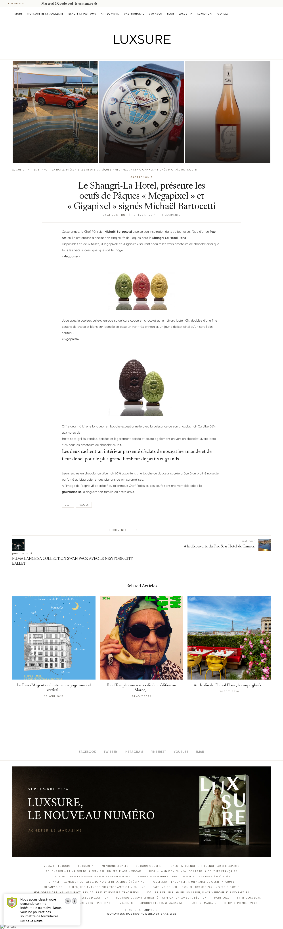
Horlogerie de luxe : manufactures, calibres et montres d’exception (86, 892)
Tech (170, 13)
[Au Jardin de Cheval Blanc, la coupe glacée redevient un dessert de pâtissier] (229, 638)
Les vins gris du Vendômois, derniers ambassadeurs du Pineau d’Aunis (225, 143)
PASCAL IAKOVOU (35, 155)
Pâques (84, 504)
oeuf (68, 504)
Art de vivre (110, 13)
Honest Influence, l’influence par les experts (204, 866)
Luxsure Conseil (148, 866)
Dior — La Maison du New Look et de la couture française (193, 871)
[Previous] (31, 3)
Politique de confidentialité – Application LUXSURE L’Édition (161, 897)
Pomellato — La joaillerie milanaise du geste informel (193, 882)
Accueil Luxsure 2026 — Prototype (85, 903)
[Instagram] (138, 53)
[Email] (157, 53)
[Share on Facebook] (145, 530)
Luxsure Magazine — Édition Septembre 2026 (224, 903)
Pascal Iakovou (121, 155)
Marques (126, 903)
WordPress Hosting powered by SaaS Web (141, 914)
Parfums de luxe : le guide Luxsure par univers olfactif (196, 887)
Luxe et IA (186, 13)
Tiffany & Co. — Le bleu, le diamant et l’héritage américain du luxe (94, 887)
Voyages (155, 13)
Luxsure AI (204, 13)
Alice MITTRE (116, 215)
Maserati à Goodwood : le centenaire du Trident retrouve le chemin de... (53, 143)
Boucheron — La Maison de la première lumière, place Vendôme (94, 871)
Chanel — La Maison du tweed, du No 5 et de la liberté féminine (96, 882)
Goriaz (222, 13)
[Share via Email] (175, 530)
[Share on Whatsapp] (162, 530)
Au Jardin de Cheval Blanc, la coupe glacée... (229, 685)
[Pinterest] (144, 53)
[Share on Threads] (166, 530)
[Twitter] (132, 53)
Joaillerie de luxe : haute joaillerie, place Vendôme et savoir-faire (198, 892)
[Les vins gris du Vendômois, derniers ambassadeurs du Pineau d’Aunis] (227, 112)
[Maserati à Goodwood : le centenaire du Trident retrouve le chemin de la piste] (55, 112)
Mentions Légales (115, 866)
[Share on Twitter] (149, 530)
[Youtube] (151, 53)
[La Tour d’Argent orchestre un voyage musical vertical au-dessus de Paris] (54, 638)
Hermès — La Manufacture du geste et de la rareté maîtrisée (184, 876)
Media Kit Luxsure (57, 866)
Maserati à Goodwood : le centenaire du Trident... (76, 4)
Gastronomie (134, 13)
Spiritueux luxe (249, 897)
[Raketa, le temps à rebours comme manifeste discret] (141, 112)
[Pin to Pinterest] (153, 530)
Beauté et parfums (82, 13)
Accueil (18, 169)
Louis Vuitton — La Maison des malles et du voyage (91, 876)
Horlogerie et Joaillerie (45, 13)
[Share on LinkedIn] (158, 530)
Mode (19, 13)
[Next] (37, 3)
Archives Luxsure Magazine (161, 903)
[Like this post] (140, 530)
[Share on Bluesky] (170, 530)
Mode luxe (221, 897)
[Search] (268, 13)
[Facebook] (126, 53)
